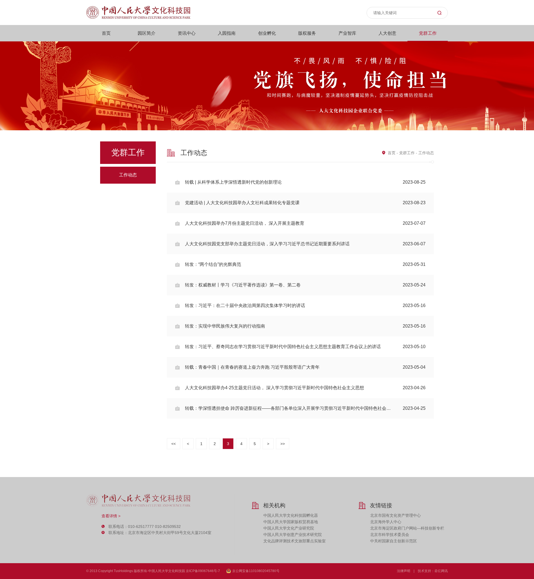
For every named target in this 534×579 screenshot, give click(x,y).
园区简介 (146, 33)
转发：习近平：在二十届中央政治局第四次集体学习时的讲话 (305, 305)
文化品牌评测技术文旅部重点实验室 (294, 541)
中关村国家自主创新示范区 (393, 541)
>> (282, 443)
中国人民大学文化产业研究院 (288, 528)
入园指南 (227, 33)
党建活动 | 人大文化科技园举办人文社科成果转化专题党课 (305, 202)
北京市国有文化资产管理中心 (395, 515)
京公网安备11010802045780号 (256, 571)
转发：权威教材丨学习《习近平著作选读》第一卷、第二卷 (305, 285)
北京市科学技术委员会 (389, 534)
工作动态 (128, 175)
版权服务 (307, 33)
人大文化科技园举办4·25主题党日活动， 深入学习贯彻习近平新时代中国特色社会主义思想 (305, 387)
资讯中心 (187, 33)
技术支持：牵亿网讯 (433, 571)
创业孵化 (267, 33)
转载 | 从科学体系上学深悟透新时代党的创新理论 (305, 182)
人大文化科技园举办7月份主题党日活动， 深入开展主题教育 (305, 223)
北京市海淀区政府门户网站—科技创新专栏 (407, 528)
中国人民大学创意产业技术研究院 (292, 534)
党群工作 (428, 33)
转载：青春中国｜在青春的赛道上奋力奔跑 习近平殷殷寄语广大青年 (305, 367)
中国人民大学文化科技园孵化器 (290, 515)
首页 (106, 33)
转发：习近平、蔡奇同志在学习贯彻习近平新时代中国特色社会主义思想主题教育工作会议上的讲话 (305, 346)
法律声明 (403, 571)
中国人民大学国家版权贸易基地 (290, 522)
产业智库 (347, 33)
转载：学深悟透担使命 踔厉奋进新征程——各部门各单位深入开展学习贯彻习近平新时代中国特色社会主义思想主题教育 (305, 408)
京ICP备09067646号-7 (203, 571)
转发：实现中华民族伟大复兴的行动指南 (305, 326)
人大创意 (387, 33)
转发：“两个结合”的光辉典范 (305, 264)
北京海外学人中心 (385, 522)
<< (173, 443)
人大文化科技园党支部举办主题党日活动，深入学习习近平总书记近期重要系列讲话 (305, 243)
